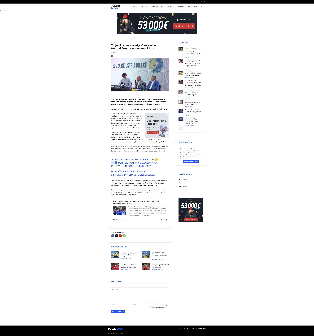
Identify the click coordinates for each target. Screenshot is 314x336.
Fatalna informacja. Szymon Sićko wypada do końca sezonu (129, 254)
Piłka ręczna (114, 42)
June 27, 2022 (146, 174)
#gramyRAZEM (127, 162)
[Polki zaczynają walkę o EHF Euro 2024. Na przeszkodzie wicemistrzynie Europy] (146, 266)
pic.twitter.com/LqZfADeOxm (131, 166)
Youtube (184, 186)
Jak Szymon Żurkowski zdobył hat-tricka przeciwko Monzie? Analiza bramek (193, 111)
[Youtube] (204, 2)
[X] (202, 2)
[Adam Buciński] (112, 56)
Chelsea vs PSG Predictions (188, 153)
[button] (201, 6)
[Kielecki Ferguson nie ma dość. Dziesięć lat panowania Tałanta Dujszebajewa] (181, 72)
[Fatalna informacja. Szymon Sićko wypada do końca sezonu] (115, 254)
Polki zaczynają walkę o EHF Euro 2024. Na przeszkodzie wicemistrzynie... (160, 265)
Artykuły (187, 57)
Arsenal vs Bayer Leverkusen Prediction (191, 155)
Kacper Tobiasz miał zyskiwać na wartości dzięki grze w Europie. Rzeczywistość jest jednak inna (193, 51)
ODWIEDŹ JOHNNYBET (191, 161)
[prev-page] (180, 128)
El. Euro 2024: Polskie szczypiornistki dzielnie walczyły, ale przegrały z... (128, 265)
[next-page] (182, 128)
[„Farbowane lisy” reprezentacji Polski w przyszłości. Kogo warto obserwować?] (181, 118)
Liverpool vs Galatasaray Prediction (190, 151)
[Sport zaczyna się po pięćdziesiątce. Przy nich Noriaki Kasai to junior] (181, 101)
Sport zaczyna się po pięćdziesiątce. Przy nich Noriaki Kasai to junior (192, 102)
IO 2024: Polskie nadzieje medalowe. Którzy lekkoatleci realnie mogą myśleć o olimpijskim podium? (192, 63)
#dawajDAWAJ (147, 162)
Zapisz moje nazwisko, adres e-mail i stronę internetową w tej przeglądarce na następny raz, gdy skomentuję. (159, 305)
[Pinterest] (120, 235)
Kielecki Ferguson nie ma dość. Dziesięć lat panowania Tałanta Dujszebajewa (194, 73)
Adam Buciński (117, 56)
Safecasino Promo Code (187, 149)
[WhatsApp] (124, 235)
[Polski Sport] (119, 7)
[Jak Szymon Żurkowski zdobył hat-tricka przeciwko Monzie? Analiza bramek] (181, 110)
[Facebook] (199, 2)
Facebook (185, 179)
